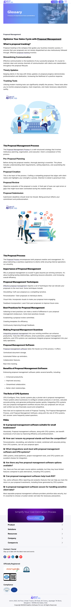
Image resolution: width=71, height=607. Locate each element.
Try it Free (54, 1)
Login (61, 1)
